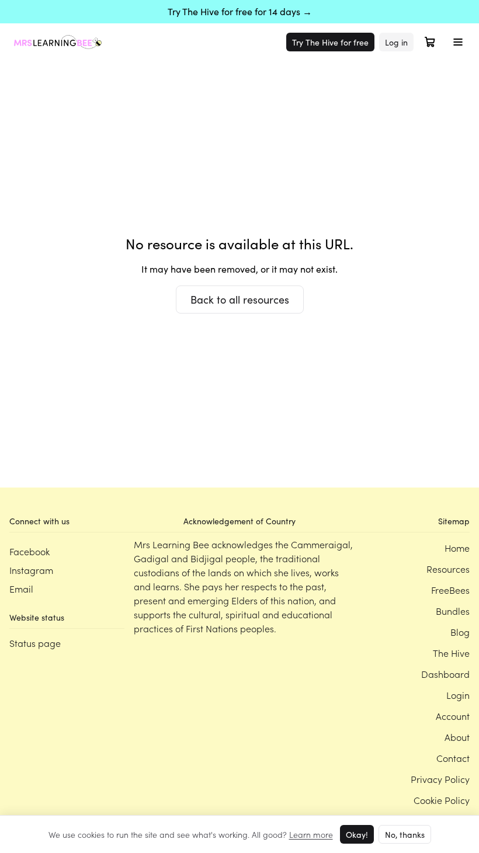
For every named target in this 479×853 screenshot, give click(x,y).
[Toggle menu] (458, 42)
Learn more (311, 834)
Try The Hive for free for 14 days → (240, 11)
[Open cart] (430, 42)
